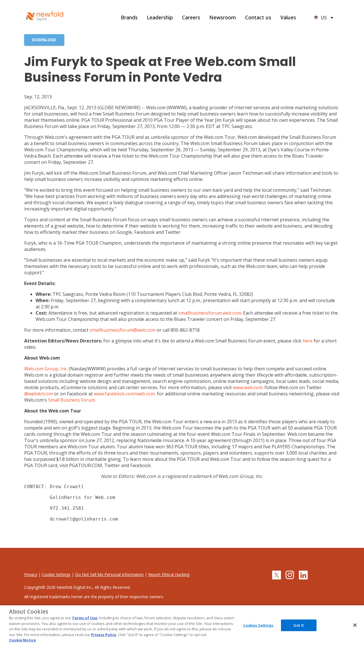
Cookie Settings (56, 574)
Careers (191, 17)
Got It (298, 625)
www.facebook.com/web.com (124, 394)
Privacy (30, 574)
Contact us (258, 17)
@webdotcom (38, 394)
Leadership (160, 17)
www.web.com (247, 387)
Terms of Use (84, 617)
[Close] (355, 625)
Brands (129, 17)
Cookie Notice (22, 640)
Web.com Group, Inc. (46, 369)
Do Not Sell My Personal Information (109, 574)
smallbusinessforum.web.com (209, 313)
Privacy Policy (103, 634)
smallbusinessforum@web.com (123, 330)
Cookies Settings (258, 625)
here (308, 341)
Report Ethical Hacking (168, 574)
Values (288, 17)
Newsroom (222, 17)
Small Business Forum (71, 400)
